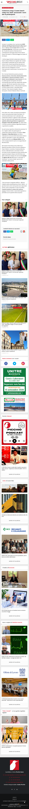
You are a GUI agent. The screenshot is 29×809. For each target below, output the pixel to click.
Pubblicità (14, 799)
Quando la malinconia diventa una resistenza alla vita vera (14, 515)
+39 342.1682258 (16, 779)
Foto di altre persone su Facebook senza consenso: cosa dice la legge (14, 611)
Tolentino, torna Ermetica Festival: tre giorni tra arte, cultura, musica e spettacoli (14, 350)
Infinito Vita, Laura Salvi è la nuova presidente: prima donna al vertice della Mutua (14, 556)
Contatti (14, 797)
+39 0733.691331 (16, 777)
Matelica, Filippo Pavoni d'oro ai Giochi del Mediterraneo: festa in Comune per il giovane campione (13, 220)
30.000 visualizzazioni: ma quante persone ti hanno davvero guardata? (14, 746)
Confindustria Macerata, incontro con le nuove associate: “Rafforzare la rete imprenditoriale (13, 699)
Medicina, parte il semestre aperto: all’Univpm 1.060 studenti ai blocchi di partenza (14, 298)
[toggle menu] (1, 2)
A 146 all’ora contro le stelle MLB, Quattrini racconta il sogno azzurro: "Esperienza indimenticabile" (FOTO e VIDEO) (14, 469)
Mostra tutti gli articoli (14, 474)
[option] (14, 212)
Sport (4, 7)
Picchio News (7, 237)
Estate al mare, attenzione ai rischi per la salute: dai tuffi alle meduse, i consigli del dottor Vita (14, 657)
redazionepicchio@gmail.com (16, 782)
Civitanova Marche (9, 7)
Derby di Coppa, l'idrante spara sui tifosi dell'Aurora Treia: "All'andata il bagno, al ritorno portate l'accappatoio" (14, 324)
